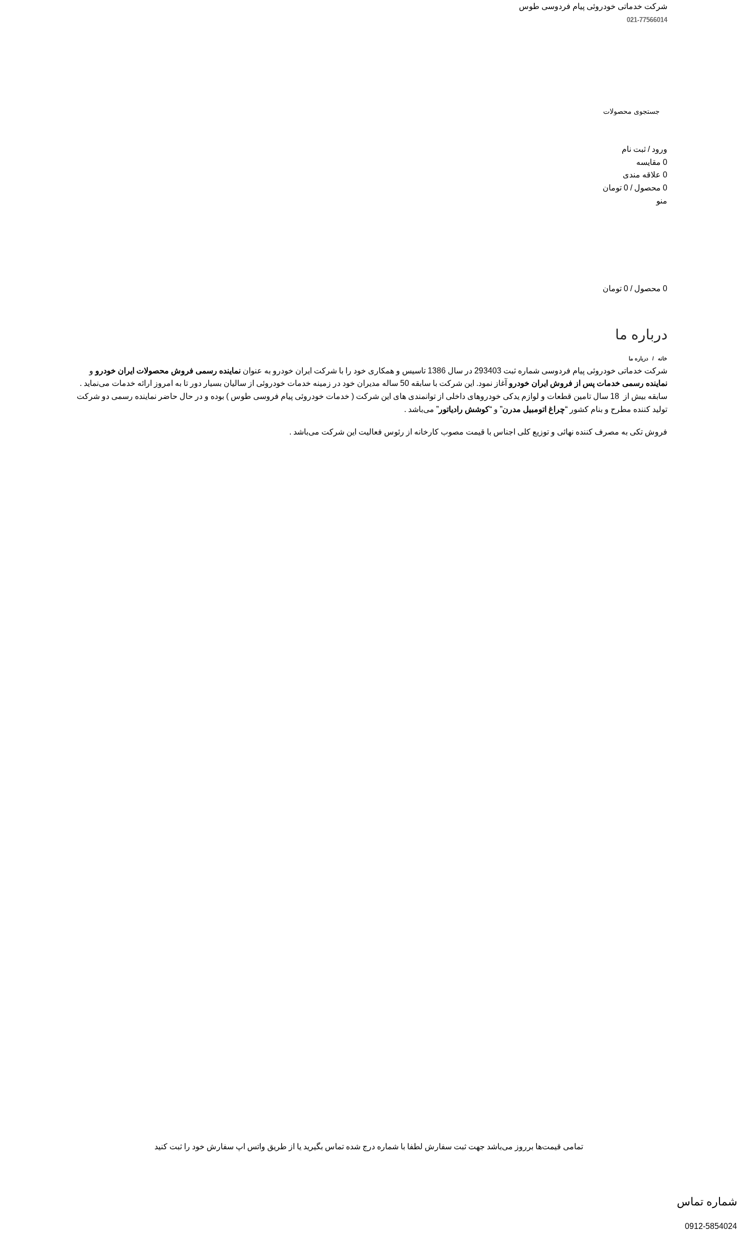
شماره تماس (707, 1201)
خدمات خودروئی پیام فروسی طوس (290, 396)
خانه (662, 358)
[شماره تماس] (724, 1178)
